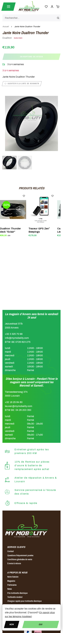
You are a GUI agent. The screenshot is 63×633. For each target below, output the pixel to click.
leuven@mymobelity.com (18, 406)
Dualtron (7, 38)
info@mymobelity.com (17, 338)
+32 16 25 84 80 (13, 402)
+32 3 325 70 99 (13, 334)
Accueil (5, 27)
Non (11, 624)
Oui (41, 624)
